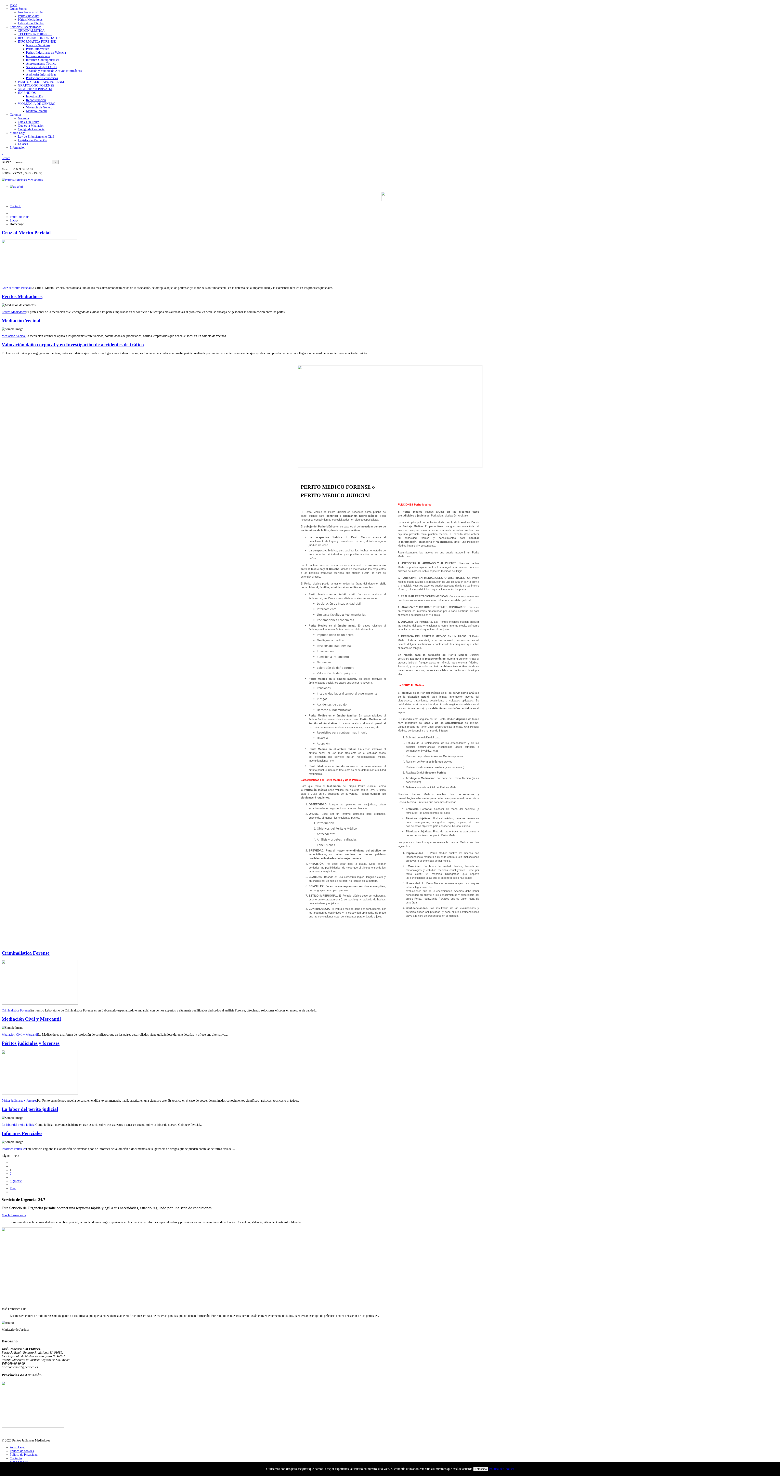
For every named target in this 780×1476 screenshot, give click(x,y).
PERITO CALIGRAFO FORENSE (41, 81)
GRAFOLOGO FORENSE (36, 85)
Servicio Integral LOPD (41, 67)
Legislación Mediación (32, 140)
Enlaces (23, 144)
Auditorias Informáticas (41, 74)
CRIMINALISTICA (31, 30)
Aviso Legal (17, 1447)
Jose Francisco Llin (30, 12)
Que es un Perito (28, 122)
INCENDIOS (27, 92)
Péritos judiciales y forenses (31, 1043)
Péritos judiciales (28, 16)
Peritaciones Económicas (42, 78)
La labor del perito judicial (30, 1109)
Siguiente (16, 1181)
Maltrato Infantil (36, 111)
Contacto (15, 206)
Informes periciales (38, 56)
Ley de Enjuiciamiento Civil (36, 136)
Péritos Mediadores (30, 19)
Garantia (23, 118)
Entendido (481, 1469)
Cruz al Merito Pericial (26, 232)
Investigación (34, 96)
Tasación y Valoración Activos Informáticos (54, 70)
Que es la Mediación (31, 125)
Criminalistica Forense (26, 953)
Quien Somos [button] (18, 8)
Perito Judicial (19, 216)
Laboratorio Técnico (31, 23)
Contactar (16, 1458)
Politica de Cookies (501, 1469)
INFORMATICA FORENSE (37, 41)
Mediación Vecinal (21, 320)
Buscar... (7, 162)
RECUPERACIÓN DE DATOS (39, 38)
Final (13, 1188)
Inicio (13, 5)
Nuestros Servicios (38, 45)
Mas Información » (14, 1215)
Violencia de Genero (39, 107)
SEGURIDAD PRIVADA (35, 89)
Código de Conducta (31, 129)
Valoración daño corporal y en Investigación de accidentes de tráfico (73, 344)
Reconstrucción (36, 100)
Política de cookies (22, 1451)
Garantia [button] (15, 114)
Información (17, 147)
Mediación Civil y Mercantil (31, 1019)
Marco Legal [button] (18, 133)
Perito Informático (37, 49)
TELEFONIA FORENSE (35, 34)
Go (55, 162)
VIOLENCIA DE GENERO (36, 103)
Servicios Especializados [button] (25, 27)
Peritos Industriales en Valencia (46, 52)
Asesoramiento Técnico (41, 63)
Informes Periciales (22, 1133)
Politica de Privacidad (24, 1454)
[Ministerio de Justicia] (390, 196)
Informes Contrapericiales (42, 60)
